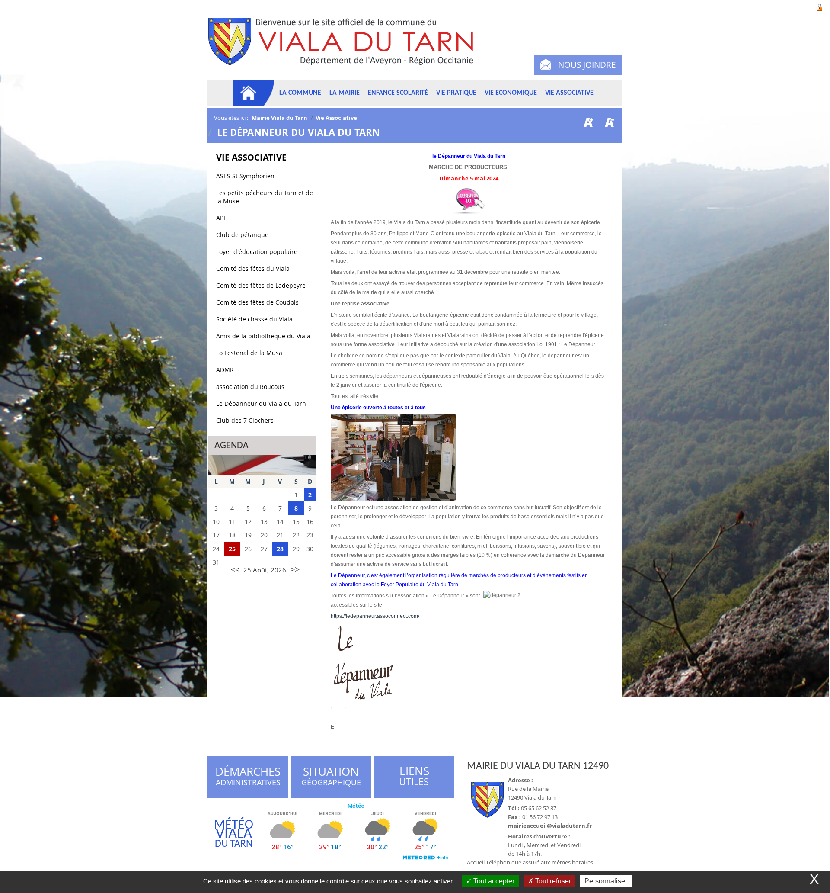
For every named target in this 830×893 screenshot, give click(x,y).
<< (235, 569)
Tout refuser (552, 881)
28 (280, 549)
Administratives (248, 777)
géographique (331, 777)
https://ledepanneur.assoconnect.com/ (375, 616)
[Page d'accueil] (254, 93)
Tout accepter (493, 881)
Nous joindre (587, 65)
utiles (414, 776)
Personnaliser (605, 881)
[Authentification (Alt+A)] (819, 6)
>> (295, 569)
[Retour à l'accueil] (345, 46)
